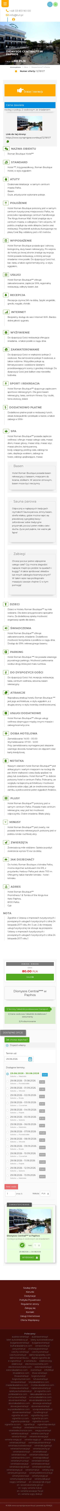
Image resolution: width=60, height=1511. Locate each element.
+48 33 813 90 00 (20, 10)
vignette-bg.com (39, 1415)
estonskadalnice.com (17, 1370)
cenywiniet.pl (18, 1349)
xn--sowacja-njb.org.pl (40, 1482)
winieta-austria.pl (19, 1433)
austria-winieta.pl (20, 1336)
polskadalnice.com (18, 1394)
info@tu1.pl (16, 15)
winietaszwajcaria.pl (19, 1466)
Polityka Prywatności (30, 1300)
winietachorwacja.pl (20, 1448)
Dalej (29, 977)
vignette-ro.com (40, 1421)
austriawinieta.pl (40, 1336)
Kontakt (30, 1312)
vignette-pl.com (40, 1418)
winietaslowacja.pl (19, 1463)
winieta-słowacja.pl (38, 1436)
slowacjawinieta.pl (19, 1406)
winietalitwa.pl (40, 1451)
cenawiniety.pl (42, 1346)
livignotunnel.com (21, 1379)
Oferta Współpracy (30, 1320)
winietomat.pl (32, 1470)
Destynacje (30, 1296)
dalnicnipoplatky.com (40, 1355)
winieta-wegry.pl (13, 1439)
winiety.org (47, 1470)
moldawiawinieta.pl (19, 1388)
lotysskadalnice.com (39, 1382)
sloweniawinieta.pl (40, 1406)
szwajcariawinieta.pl (42, 1409)
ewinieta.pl (36, 1370)
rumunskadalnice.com (40, 1397)
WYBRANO (28, 1257)
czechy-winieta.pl (20, 1352)
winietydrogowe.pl (17, 1473)
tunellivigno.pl (41, 1412)
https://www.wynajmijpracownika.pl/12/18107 (28, 137)
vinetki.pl (17, 1427)
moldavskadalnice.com (42, 1385)
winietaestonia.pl (21, 1451)
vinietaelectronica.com (35, 1427)
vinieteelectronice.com (20, 1430)
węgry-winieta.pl (17, 1482)
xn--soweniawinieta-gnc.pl (30, 1485)
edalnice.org (45, 1361)
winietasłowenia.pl (41, 1466)
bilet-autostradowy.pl (17, 1339)
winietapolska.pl (41, 1457)
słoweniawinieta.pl (21, 1412)
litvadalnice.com (21, 1373)
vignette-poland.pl (20, 1421)
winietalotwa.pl (18, 1454)
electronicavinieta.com (36, 1364)
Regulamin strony (30, 1304)
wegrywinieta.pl (43, 1430)
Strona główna (15, 67)
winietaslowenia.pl (40, 1463)
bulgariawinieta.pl (41, 1342)
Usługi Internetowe (30, 1316)
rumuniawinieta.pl (17, 1397)
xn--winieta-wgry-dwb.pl (30, 1494)
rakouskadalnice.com (40, 1394)
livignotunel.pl (38, 1376)
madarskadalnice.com (17, 1385)
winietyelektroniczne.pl (40, 1473)
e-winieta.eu (30, 1361)
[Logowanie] (13, 19)
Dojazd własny (18, 1045)
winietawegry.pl (14, 1470)
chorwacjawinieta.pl (38, 1349)
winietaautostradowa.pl (19, 1445)
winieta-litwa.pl (19, 1436)
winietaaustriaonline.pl (39, 1442)
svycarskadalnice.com (19, 1409)
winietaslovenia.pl (40, 1460)
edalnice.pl (17, 1364)
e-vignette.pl (14, 1361)
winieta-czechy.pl (40, 1433)
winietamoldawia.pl (38, 1454)
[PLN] (45, 1194)
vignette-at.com (20, 1415)
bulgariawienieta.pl (19, 1342)
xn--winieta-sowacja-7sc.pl (30, 1491)
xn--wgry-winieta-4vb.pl (30, 1488)
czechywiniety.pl (17, 1355)
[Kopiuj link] (8, 141)
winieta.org (49, 1439)
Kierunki (30, 1292)
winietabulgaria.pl (43, 1445)
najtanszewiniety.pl (41, 1388)
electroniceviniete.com (20, 1367)
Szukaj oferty (30, 1288)
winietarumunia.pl (20, 1460)
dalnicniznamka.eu (19, 1358)
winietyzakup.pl (42, 1479)
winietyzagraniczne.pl (21, 1479)
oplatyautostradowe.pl (20, 1391)
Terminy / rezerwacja (33, 91)
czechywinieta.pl (40, 1352)
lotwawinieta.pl (18, 1382)
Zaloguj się (30, 1308)
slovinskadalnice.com (19, 1403)
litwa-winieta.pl (39, 1373)
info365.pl (49, 1370)
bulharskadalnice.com (21, 1346)
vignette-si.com (13, 1424)
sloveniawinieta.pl (17, 1400)
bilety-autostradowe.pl (42, 1339)
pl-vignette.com (43, 1391)
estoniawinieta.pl (43, 1367)
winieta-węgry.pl (32, 1439)
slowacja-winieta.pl (42, 1403)
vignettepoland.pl (46, 1424)
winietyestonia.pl (20, 1476)
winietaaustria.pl (17, 1442)
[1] (37, 1245)
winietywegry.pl (40, 1476)
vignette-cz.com (20, 1418)
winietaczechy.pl (41, 1448)
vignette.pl (29, 1424)
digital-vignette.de (40, 1358)
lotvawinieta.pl (40, 1379)
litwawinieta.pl (21, 1376)
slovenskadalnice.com (40, 1400)
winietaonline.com (20, 1457)
